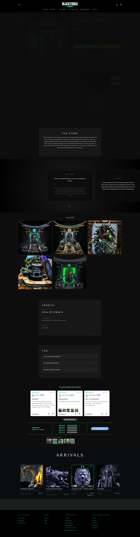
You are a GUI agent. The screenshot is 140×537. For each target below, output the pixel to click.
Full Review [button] (35, 414)
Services (94, 520)
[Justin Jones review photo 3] (68, 410)
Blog (46, 520)
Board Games (69, 523)
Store (53, 9)
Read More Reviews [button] (70, 419)
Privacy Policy (22, 523)
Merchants (85, 9)
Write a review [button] (100, 428)
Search (67, 518)
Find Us (94, 518)
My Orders (21, 520)
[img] (36, 393)
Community (95, 527)
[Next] (137, 186)
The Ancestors (69, 525)
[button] (49, 414)
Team (94, 9)
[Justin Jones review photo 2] (64, 410)
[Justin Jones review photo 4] (72, 410)
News (46, 518)
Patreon (62, 9)
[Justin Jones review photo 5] (76, 410)
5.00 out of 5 (44, 428)
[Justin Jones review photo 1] (60, 410)
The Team (94, 523)
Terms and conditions (71, 527)
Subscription (69, 520)
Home (45, 9)
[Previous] (3, 186)
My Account (21, 518)
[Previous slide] (28, 405)
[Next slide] (111, 405)
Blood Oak (73, 9)
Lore (46, 523)
